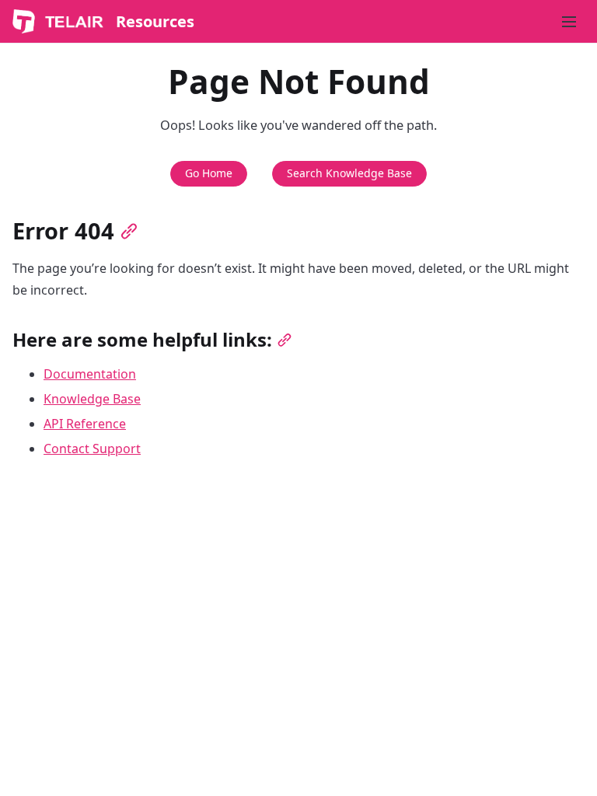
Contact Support (92, 448)
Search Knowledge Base (349, 173)
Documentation (90, 373)
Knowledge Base (92, 398)
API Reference (85, 423)
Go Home (208, 173)
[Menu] (569, 21)
